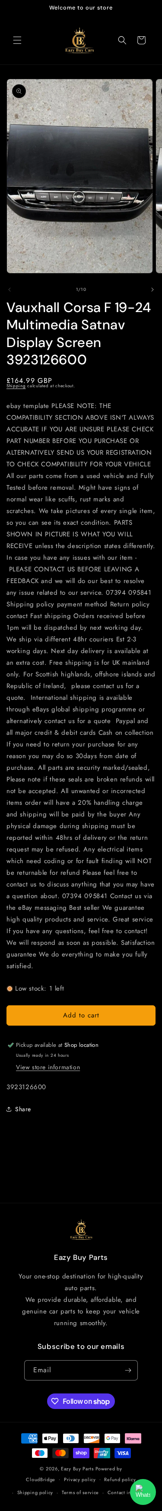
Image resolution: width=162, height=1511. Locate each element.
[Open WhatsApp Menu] (143, 1492)
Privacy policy (80, 1479)
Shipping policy (35, 1492)
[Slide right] (152, 289)
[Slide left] (9, 289)
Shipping (16, 386)
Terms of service (80, 1492)
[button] (17, 40)
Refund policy (120, 1479)
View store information (48, 1067)
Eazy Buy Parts (77, 1468)
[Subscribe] (127, 1370)
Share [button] (23, 1109)
